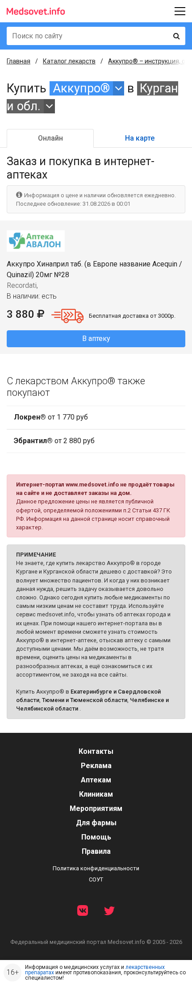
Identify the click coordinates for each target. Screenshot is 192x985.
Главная (18, 61)
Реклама (96, 765)
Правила (96, 851)
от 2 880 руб (54, 440)
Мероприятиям (96, 808)
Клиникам (96, 794)
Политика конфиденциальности (96, 868)
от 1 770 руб (51, 417)
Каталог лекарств (69, 61)
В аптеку (96, 338)
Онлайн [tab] (50, 138)
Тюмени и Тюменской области (84, 700)
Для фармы (96, 823)
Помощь (96, 837)
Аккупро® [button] (81, 88)
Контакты (96, 751)
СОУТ (96, 879)
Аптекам (96, 780)
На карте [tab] (139, 138)
